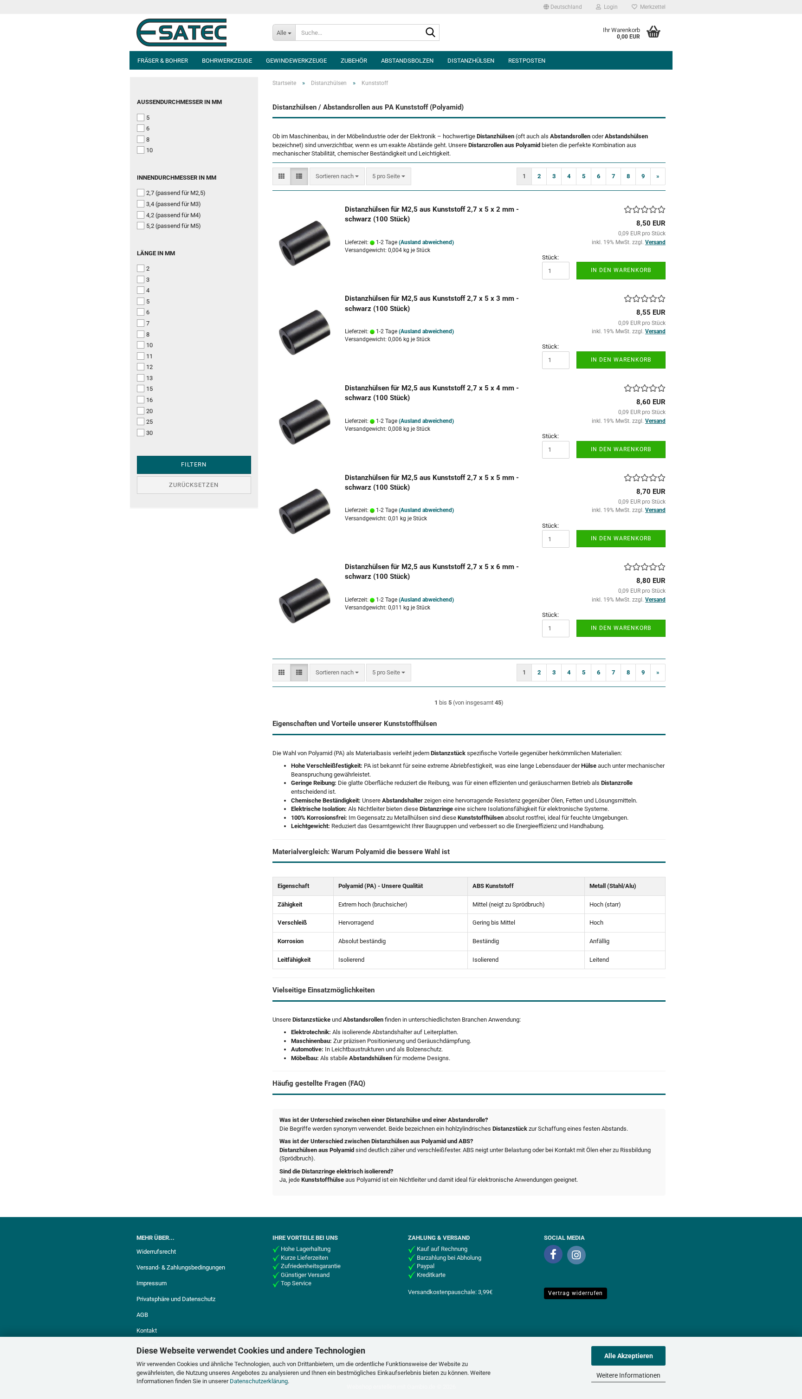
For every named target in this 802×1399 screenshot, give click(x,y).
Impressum (151, 1283)
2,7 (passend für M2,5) (176, 192)
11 (149, 356)
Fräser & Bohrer (162, 60)
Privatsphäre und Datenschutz (175, 1298)
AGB (142, 1314)
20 (149, 411)
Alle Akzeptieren (628, 1356)
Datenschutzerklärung (259, 1381)
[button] (563, 7)
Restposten (526, 60)
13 (149, 378)
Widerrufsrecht (156, 1251)
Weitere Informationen (628, 1375)
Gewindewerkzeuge (296, 60)
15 (149, 388)
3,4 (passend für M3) (173, 204)
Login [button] (609, 7)
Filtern (194, 464)
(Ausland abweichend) (426, 242)
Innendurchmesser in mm (176, 177)
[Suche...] (431, 33)
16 (149, 399)
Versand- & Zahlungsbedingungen (180, 1267)
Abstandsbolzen (407, 60)
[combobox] (337, 177)
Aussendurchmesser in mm (179, 101)
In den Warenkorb (621, 270)
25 (149, 421)
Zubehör (354, 60)
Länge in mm (156, 253)
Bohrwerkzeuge (227, 60)
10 (149, 150)
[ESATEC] (197, 32)
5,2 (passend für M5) (173, 225)
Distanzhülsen (470, 60)
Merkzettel (651, 7)
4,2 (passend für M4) (173, 215)
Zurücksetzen (194, 484)
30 (149, 432)
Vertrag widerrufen (575, 1293)
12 (149, 366)
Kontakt (146, 1330)
